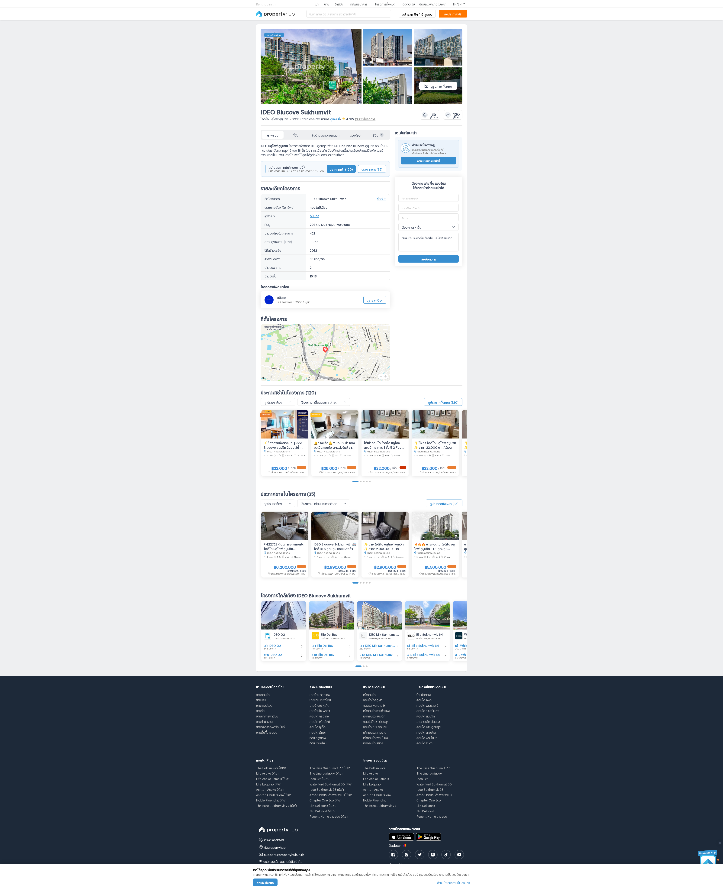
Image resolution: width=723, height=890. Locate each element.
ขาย (326, 3)
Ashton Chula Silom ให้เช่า (273, 794)
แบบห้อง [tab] (355, 135)
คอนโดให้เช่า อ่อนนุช (375, 721)
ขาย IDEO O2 (273, 654)
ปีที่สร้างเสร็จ (273, 250)
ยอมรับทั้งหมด (265, 882)
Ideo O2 (422, 778)
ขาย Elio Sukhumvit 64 (423, 654)
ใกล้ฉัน (339, 3)
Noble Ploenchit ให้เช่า (271, 799)
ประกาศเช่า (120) (341, 169)
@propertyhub (275, 847)
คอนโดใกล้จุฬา (372, 699)
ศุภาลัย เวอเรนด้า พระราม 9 (434, 794)
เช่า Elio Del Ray (322, 645)
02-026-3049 (274, 839)
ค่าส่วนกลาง (272, 258)
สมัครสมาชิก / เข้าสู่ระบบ (417, 14)
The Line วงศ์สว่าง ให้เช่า (326, 773)
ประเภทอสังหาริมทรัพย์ (279, 207)
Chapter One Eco (428, 799)
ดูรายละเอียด (375, 300)
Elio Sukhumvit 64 (429, 634)
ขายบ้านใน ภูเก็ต (319, 705)
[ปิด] (720, 843)
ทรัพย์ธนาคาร (359, 3)
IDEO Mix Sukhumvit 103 (383, 634)
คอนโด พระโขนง (426, 737)
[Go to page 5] (370, 481)
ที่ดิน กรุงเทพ (318, 737)
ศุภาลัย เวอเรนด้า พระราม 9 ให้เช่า (331, 794)
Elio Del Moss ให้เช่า (323, 805)
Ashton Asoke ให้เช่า (270, 789)
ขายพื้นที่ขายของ (266, 732)
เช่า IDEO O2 (272, 645)
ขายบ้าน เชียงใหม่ (320, 699)
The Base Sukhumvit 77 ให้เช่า (276, 805)
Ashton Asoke (373, 789)
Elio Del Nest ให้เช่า (322, 810)
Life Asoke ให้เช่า (267, 773)
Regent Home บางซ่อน (431, 816)
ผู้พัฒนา (270, 215)
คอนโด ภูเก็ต (318, 726)
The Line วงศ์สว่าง (429, 773)
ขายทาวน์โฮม (264, 705)
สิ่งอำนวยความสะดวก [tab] (325, 135)
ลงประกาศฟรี (452, 13)
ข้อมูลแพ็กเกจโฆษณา (432, 3)
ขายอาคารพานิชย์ (267, 715)
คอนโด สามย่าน (426, 732)
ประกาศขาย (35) (372, 169)
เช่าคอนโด (369, 694)
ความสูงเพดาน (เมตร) (278, 241)
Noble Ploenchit (374, 799)
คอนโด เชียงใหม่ (320, 721)
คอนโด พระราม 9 (374, 705)
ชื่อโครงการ (272, 198)
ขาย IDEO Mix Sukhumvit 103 (377, 654)
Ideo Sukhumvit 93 (429, 789)
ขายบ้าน (261, 699)
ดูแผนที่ (335, 118)
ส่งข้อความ (428, 258)
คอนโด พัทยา (318, 732)
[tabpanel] (325, 260)
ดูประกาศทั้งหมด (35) (444, 503)
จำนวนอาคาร (273, 267)
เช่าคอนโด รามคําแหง (376, 710)
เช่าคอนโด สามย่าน (374, 732)
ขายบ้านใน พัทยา (320, 710)
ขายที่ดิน (261, 710)
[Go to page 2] (361, 481)
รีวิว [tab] (377, 135)
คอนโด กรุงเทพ (319, 715)
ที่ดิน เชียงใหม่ (318, 742)
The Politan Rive (374, 767)
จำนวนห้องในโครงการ (279, 232)
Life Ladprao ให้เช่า (268, 783)
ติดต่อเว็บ (409, 3)
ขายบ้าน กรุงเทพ (320, 694)
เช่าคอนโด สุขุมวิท (374, 715)
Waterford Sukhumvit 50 (434, 783)
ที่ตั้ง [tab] (295, 135)
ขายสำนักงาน (264, 721)
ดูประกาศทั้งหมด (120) (443, 402)
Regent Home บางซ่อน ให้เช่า (329, 816)
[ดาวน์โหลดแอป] (708, 861)
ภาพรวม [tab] (272, 135)
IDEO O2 (279, 634)
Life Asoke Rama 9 (376, 778)
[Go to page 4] (367, 481)
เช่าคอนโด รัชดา (373, 742)
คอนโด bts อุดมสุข (375, 726)
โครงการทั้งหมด (385, 3)
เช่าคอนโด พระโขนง (375, 737)
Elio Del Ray (329, 634)
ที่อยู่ (267, 224)
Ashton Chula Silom (377, 794)
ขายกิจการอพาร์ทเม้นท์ (270, 726)
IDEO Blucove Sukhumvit (296, 110)
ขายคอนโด (263, 694)
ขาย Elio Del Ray (323, 654)
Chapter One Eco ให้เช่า (325, 799)
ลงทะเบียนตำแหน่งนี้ (428, 161)
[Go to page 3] (364, 481)
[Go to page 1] (355, 481)
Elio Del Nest (425, 810)
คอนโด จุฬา (424, 699)
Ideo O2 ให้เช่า (319, 778)
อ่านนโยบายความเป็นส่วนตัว (453, 882)
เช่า (317, 3)
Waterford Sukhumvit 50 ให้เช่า (331, 783)
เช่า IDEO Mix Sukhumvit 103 (377, 645)
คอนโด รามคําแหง (427, 710)
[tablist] (325, 135)
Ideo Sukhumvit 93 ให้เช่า (327, 789)
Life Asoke (370, 773)
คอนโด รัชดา (424, 742)
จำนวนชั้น (270, 275)
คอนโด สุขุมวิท (425, 715)
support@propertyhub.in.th (284, 854)
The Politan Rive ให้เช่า (271, 767)
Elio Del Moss (425, 805)
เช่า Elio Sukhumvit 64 (423, 645)
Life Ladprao (372, 783)
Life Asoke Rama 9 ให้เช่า (272, 778)
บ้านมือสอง (423, 694)
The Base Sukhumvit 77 (379, 805)
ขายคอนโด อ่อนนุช (428, 721)
